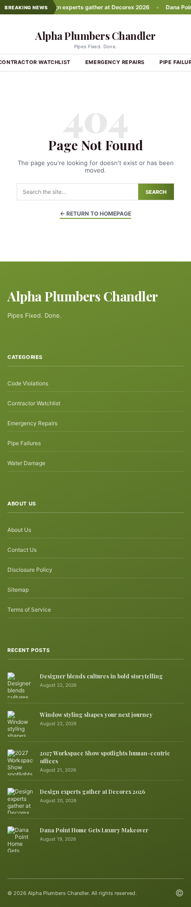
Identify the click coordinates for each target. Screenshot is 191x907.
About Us (19, 529)
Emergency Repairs (115, 62)
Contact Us (22, 549)
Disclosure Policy (29, 569)
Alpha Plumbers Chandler (95, 36)
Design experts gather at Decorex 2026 (87, 7)
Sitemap (18, 589)
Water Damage (26, 463)
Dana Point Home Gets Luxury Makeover (94, 830)
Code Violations (27, 383)
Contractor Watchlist (33, 403)
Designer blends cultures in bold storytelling (101, 676)
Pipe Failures (24, 443)
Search (156, 192)
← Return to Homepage (95, 213)
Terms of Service (29, 609)
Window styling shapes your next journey (96, 714)
